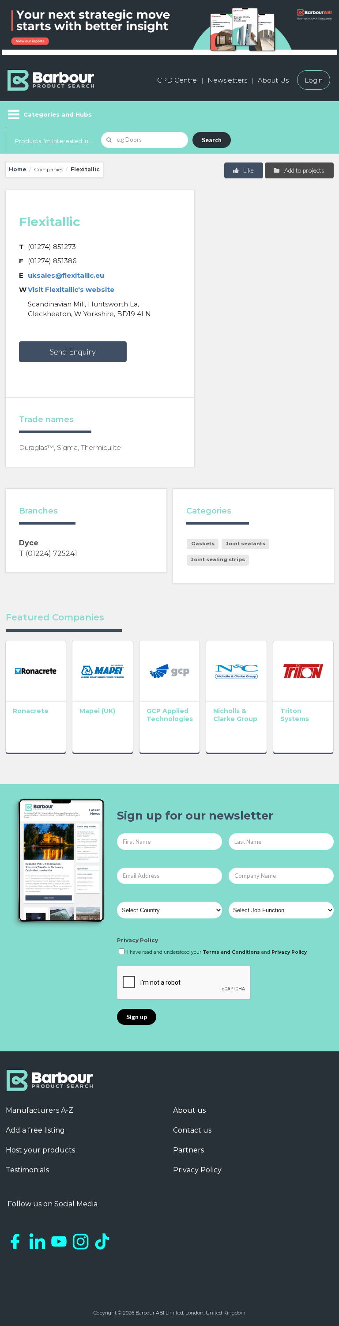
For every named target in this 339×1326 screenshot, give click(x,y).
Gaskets (203, 543)
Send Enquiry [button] (73, 351)
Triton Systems (294, 715)
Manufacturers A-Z (39, 1110)
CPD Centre (177, 80)
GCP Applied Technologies (170, 715)
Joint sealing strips (218, 559)
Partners (188, 1150)
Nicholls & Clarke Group (235, 715)
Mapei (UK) (97, 711)
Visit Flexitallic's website (71, 289)
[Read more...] (36, 671)
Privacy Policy (137, 940)
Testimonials (27, 1170)
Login (314, 80)
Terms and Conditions (231, 952)
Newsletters (227, 80)
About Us (273, 80)
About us (189, 1110)
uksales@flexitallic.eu (66, 275)
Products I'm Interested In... (53, 140)
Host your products (40, 1150)
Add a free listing (35, 1130)
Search (212, 140)
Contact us (192, 1130)
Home (17, 169)
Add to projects (303, 170)
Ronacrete (31, 711)
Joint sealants (245, 543)
